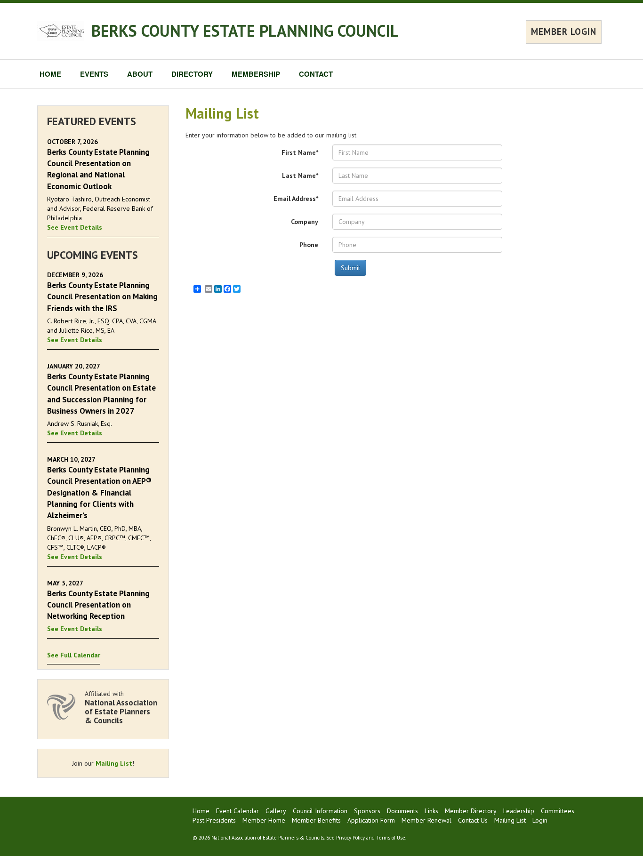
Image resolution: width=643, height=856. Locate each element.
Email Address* (295, 198)
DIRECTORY (192, 74)
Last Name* (300, 175)
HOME (50, 74)
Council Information (320, 811)
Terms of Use (390, 837)
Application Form (371, 820)
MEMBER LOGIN (563, 31)
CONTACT (316, 74)
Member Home (263, 820)
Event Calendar (237, 811)
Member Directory (471, 811)
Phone (308, 244)
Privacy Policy (350, 837)
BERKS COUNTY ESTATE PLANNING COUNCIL (245, 30)
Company (304, 221)
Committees (557, 811)
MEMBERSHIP (256, 74)
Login (539, 820)
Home (201, 811)
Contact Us (473, 820)
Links (431, 811)
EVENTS (94, 74)
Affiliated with (121, 707)
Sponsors (367, 811)
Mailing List (114, 763)
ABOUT (140, 74)
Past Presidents (214, 820)
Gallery (275, 811)
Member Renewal (426, 820)
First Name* (299, 152)
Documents (402, 811)
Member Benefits (316, 820)
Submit (350, 268)
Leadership (518, 811)
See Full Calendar (73, 655)
